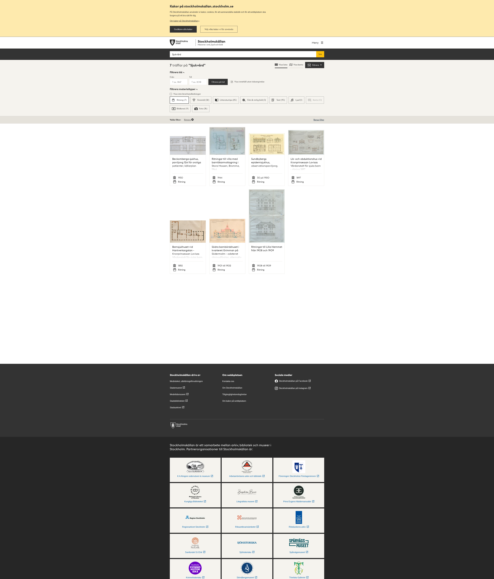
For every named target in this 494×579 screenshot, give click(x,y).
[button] (177, 72)
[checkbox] (179, 100)
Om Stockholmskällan (232, 388)
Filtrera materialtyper (182, 89)
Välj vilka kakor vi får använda (219, 29)
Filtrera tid (176, 72)
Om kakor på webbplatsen (234, 401)
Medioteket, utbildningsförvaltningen (186, 381)
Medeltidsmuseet (177, 394)
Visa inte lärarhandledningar (187, 93)
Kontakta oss (228, 381)
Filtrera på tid (218, 82)
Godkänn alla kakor (183, 29)
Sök (320, 54)
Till (190, 77)
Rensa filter (319, 119)
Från (172, 77)
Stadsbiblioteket (177, 401)
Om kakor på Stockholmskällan (184, 21)
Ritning (187, 119)
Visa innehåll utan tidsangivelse (249, 81)
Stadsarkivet (175, 407)
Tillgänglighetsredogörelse (234, 394)
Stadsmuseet (176, 388)
